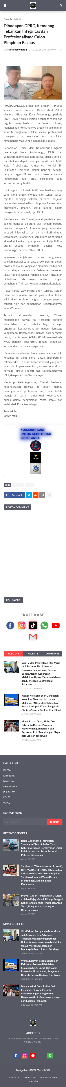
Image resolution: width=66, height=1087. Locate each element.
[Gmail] (33, 637)
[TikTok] (33, 625)
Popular (13, 653)
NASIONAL (9, 781)
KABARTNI (8, 775)
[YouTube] (56, 625)
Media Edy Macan (37, 105)
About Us (14, 1077)
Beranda (8, 19)
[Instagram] (21, 625)
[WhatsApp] (44, 625)
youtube (33, 1081)
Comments (52, 653)
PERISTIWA (9, 792)
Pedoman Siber (48, 1077)
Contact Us (30, 1077)
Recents (33, 653)
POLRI (6, 797)
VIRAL (30, 484)
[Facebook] (10, 625)
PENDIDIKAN (10, 786)
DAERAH (18, 19)
